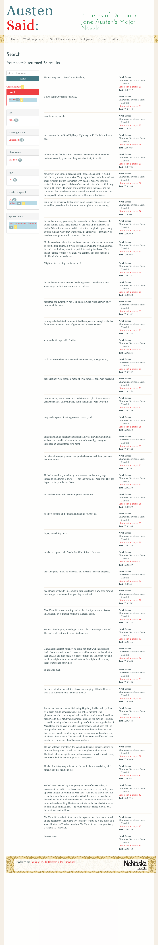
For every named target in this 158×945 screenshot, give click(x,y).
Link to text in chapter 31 (130, 619)
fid (10, 199)
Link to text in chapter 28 (130, 542)
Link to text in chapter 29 (130, 561)
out (10, 179)
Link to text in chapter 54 (130, 845)
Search (103, 39)
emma (12, 99)
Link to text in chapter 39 (130, 698)
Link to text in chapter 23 (130, 86)
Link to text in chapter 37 (130, 638)
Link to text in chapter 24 (130, 182)
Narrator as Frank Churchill (22, 223)
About (115, 39)
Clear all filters (14, 86)
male (11, 119)
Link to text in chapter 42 (130, 794)
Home (15, 39)
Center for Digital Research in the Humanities (53, 861)
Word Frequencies (34, 39)
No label (13, 159)
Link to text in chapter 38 (130, 679)
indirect (12, 203)
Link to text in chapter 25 (130, 272)
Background (86, 39)
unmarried (14, 139)
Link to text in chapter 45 (130, 826)
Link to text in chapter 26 (130, 291)
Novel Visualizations (62, 39)
